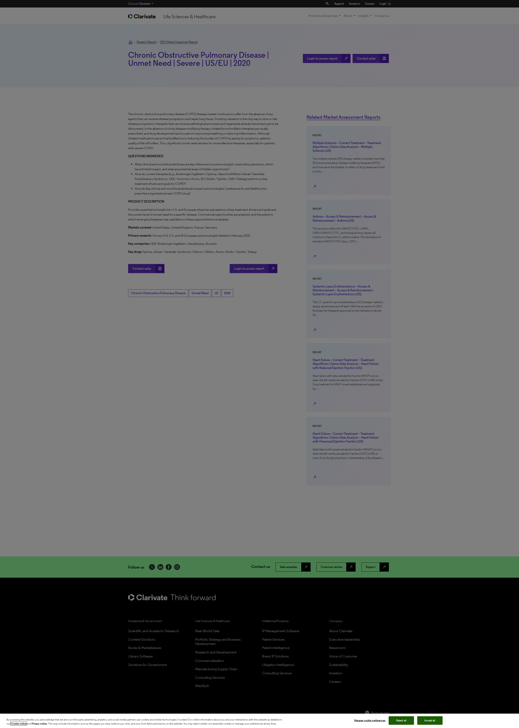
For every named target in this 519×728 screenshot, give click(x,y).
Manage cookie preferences (369, 720)
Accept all (429, 720)
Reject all (401, 720)
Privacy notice (39, 723)
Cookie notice (18, 723)
